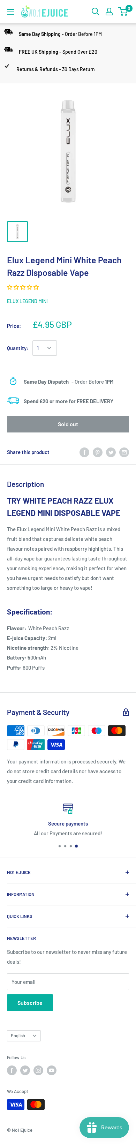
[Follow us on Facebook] (12, 1070)
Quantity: (17, 348)
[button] (23, 287)
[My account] (109, 11)
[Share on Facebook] (84, 451)
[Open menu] (10, 12)
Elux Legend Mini (27, 301)
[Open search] (95, 11)
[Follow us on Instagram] (38, 1070)
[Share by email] (124, 451)
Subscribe (30, 1002)
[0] (123, 11)
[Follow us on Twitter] (25, 1070)
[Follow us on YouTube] (51, 1070)
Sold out (68, 424)
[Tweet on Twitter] (111, 451)
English (18, 1035)
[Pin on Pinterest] (98, 451)
